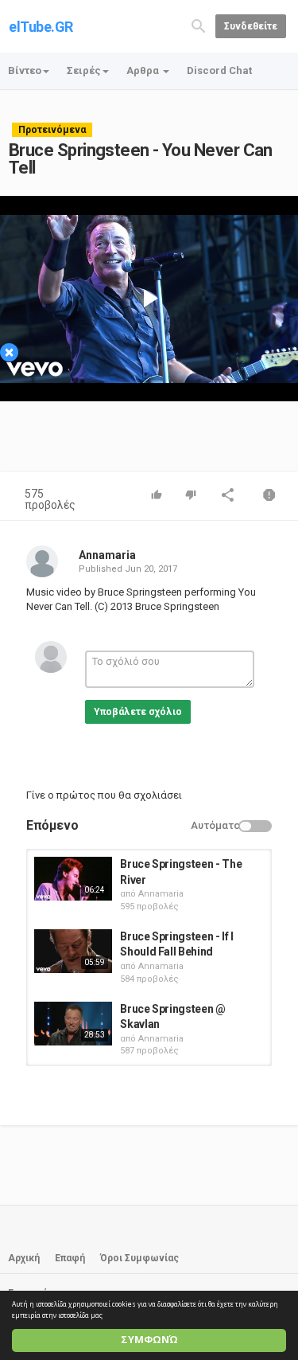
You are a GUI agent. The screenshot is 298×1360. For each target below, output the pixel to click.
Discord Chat (219, 70)
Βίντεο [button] (24, 70)
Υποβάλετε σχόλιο (138, 711)
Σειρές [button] (84, 70)
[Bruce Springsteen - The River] (73, 879)
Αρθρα (143, 70)
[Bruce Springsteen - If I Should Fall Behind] (73, 951)
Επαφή (70, 1258)
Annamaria (107, 555)
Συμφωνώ (149, 1339)
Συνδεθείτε (250, 26)
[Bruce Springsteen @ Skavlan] (73, 1023)
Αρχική (24, 1258)
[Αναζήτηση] (198, 25)
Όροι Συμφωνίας (139, 1258)
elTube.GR (41, 26)
